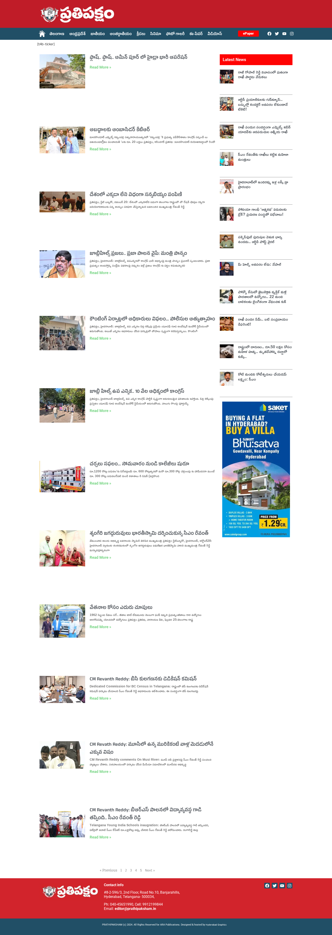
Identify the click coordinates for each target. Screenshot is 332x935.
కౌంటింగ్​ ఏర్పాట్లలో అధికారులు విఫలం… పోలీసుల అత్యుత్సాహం (152, 319)
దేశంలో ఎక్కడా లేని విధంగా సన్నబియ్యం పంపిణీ (136, 195)
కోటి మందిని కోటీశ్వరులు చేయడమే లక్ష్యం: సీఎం (262, 376)
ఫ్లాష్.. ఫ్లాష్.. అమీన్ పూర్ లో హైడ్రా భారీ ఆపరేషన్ (138, 58)
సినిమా (155, 34)
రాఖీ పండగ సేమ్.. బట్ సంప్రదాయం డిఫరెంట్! (263, 321)
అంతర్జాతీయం (121, 34)
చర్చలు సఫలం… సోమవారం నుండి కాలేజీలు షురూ (139, 464)
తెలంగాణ (56, 34)
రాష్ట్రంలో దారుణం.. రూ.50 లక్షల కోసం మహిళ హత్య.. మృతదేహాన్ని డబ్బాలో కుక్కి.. (265, 351)
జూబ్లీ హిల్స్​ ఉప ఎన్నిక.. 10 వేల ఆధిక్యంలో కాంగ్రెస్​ (137, 392)
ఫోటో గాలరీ (175, 34)
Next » (150, 871)
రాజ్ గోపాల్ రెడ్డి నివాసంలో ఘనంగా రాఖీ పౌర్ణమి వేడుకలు (263, 74)
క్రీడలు (141, 34)
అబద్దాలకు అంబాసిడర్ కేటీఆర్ (120, 130)
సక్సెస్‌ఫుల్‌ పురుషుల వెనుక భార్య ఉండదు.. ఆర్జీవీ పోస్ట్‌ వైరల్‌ (260, 239)
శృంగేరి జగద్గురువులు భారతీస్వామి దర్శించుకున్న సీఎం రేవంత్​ (149, 534)
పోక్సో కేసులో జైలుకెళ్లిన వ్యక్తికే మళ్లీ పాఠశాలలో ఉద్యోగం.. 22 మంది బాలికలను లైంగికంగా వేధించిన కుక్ (262, 296)
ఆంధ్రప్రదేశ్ (77, 34)
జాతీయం (98, 34)
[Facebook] (269, 33)
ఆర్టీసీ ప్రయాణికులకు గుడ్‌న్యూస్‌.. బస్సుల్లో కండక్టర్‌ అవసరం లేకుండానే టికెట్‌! (263, 104)
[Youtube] (284, 33)
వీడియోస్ (215, 34)
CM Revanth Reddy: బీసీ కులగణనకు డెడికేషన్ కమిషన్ (143, 679)
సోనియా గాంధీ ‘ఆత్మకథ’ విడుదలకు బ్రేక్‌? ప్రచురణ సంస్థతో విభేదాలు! (262, 211)
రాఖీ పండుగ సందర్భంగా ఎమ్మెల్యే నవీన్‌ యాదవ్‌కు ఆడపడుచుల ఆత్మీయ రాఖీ (264, 129)
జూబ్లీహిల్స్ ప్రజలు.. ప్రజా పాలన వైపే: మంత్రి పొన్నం (138, 254)
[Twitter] (277, 33)
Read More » (100, 67)
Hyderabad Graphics (216, 925)
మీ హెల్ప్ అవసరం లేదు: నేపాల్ (259, 264)
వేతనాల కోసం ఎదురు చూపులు (121, 608)
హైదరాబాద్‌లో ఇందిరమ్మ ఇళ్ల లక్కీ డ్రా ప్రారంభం (263, 184)
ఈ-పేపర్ (196, 34)
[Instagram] (292, 33)
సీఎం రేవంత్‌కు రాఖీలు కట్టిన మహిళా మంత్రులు (263, 156)
